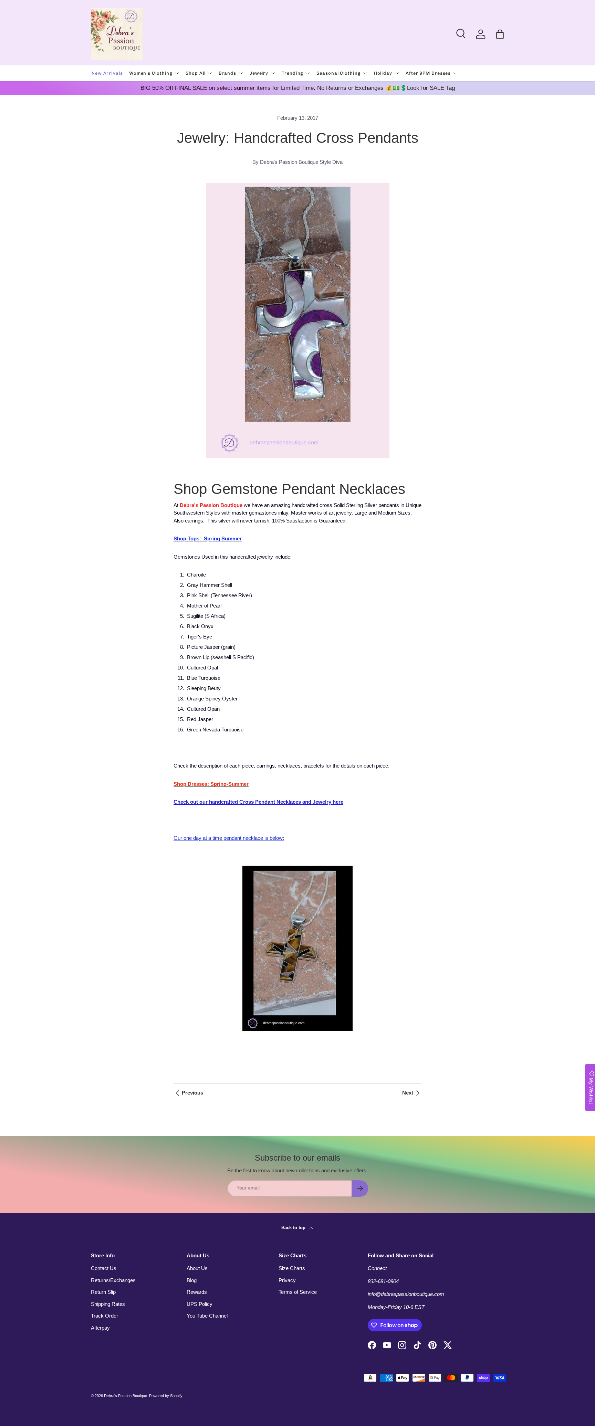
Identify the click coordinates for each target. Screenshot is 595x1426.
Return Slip (103, 1292)
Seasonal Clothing (338, 73)
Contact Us (103, 1268)
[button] (500, 34)
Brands (227, 73)
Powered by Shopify (165, 1396)
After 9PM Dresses (428, 73)
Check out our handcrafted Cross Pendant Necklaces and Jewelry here (258, 802)
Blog (192, 1280)
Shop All (195, 73)
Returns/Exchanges (113, 1280)
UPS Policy (199, 1304)
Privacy (287, 1280)
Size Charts (292, 1268)
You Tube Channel (207, 1316)
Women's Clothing (150, 73)
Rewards (197, 1292)
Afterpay (100, 1328)
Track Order (104, 1316)
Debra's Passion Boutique (125, 1396)
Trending (292, 73)
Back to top (294, 1227)
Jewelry (259, 73)
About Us (197, 1268)
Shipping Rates (108, 1304)
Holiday (383, 73)
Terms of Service (298, 1292)
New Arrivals (107, 73)
